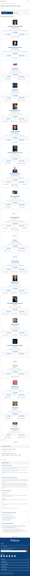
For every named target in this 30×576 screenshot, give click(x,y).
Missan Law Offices (15, 324)
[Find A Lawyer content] (28, 561)
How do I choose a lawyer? (6, 490)
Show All (2, 459)
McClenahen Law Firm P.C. (15, 110)
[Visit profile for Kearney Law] (15, 85)
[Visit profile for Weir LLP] (15, 236)
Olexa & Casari (15, 407)
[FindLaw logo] (4, 1)
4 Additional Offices (24, 30)
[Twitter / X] (7, 556)
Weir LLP (15, 240)
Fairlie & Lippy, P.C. (15, 282)
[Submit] (27, 551)
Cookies (12, 573)
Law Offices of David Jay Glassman (15, 26)
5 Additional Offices (21, 265)
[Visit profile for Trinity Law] (15, 361)
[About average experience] (24, 79)
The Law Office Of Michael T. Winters (15, 345)
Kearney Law (15, 89)
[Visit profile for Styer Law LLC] (15, 64)
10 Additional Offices (22, 135)
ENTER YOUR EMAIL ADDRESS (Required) (6, 549)
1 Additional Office (24, 51)
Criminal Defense (4, 451)
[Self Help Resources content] (28, 564)
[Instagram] (9, 556)
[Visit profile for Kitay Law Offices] (15, 257)
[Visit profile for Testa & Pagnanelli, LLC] (15, 213)
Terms (1, 573)
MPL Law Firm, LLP (15, 386)
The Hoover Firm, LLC (15, 428)
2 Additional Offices (21, 221)
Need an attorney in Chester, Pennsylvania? (9, 477)
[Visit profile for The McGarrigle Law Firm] (15, 170)
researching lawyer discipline (10, 527)
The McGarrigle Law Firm (15, 173)
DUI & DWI (10, 451)
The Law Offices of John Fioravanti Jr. (15, 303)
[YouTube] (4, 556)
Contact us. (5, 546)
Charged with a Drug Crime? (7, 465)
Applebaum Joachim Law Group (15, 47)
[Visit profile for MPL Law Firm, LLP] (15, 383)
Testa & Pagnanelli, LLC (15, 217)
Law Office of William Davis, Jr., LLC (15, 152)
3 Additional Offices (19, 369)
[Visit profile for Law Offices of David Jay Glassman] (15, 22)
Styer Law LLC (15, 68)
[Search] (28, 1)
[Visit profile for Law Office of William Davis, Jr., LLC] (15, 149)
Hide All (5, 459)
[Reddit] (12, 556)
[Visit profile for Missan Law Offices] (15, 320)
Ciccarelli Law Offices (15, 131)
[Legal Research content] (28, 567)
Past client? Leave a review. (15, 27)
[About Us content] (28, 559)
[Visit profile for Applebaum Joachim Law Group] (15, 43)
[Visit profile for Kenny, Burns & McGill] (15, 192)
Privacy (5, 573)
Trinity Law (15, 365)
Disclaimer (8, 573)
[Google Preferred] (15, 556)
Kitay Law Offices (15, 261)
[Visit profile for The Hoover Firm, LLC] (15, 425)
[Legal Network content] (28, 569)
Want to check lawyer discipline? (7, 523)
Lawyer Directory (3, 3)
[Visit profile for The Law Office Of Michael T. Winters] (15, 341)
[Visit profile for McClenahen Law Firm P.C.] (15, 106)
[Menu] (1, 1)
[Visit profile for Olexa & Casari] (15, 404)
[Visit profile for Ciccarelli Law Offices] (15, 127)
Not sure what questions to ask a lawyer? (9, 512)
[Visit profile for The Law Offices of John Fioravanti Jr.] (15, 299)
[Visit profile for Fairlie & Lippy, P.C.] (15, 278)
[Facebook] (1, 556)
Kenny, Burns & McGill (15, 196)
